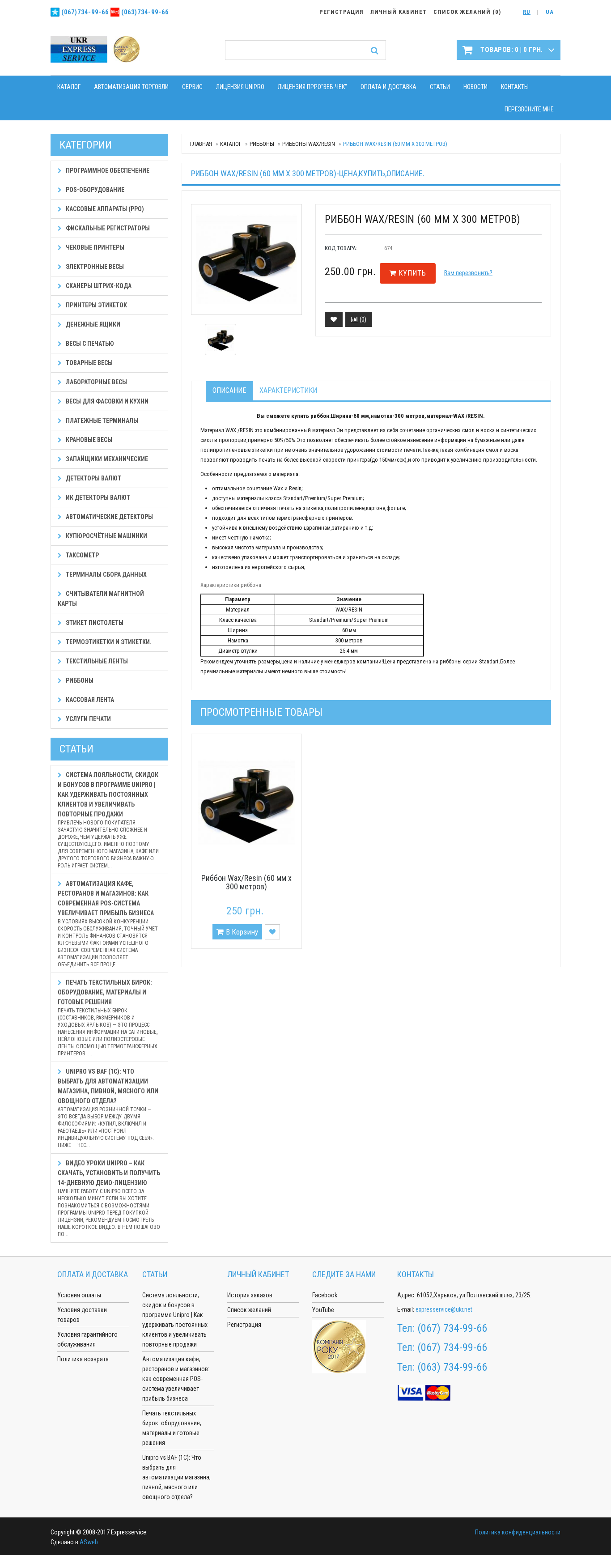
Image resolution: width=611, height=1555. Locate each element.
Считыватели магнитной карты (101, 598)
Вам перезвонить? (468, 272)
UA (550, 11)
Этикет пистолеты (93, 622)
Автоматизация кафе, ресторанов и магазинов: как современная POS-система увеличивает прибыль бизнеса (108, 924)
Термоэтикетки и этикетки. (108, 642)
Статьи (440, 86)
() (362, 319)
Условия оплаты (79, 1295)
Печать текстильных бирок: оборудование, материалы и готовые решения (107, 1018)
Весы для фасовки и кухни (106, 401)
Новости (475, 86)
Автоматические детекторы (108, 516)
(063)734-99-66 (145, 12)
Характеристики (288, 390)
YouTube (323, 1309)
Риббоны (262, 143)
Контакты (515, 86)
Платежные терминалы (101, 420)
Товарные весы (88, 362)
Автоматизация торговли (131, 86)
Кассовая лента (89, 699)
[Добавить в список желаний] (334, 319)
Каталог (69, 86)
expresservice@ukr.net (444, 1309)
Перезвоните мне (529, 109)
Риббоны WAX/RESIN (308, 143)
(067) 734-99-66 (452, 1328)
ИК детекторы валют (97, 497)
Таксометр (81, 555)
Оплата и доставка (388, 86)
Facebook (324, 1295)
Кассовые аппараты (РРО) (104, 208)
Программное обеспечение (106, 170)
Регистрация (244, 1324)
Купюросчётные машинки (105, 536)
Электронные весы (94, 266)
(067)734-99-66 (85, 12)
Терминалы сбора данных (105, 574)
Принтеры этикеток (95, 305)
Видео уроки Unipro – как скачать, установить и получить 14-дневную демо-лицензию (109, 1198)
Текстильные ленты (96, 661)
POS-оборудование (94, 189)
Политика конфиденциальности (517, 1532)
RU (526, 11)
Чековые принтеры (94, 247)
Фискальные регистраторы (107, 228)
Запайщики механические (106, 459)
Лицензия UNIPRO (240, 86)
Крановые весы (88, 439)
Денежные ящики (92, 324)
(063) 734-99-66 (452, 1367)
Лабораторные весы (95, 382)
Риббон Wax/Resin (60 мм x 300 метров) (246, 882)
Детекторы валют (92, 478)
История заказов (249, 1295)
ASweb (89, 1542)
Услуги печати (87, 718)
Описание (229, 390)
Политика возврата (83, 1359)
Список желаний (249, 1309)
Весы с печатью (89, 343)
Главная (201, 143)
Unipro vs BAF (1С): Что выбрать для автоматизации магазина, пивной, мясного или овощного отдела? (108, 1108)
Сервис (192, 86)
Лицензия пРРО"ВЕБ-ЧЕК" (312, 86)
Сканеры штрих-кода (98, 285)
